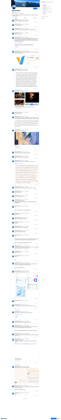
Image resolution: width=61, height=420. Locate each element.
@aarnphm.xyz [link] (21, 19)
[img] (25, 3)
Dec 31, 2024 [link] (26, 213)
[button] (13, 1)
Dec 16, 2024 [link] (26, 251)
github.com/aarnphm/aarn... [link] (32, 343)
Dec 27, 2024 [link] (26, 217)
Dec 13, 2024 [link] (26, 255)
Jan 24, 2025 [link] (26, 24)
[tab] (15, 18)
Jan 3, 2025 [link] (26, 199)
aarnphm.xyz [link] (21, 343)
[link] (14, 13)
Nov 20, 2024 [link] (26, 392)
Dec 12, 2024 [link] (26, 262)
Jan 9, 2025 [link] (26, 90)
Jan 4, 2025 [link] (26, 195)
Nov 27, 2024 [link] (26, 325)
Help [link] (47, 16)
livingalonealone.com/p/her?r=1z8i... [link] (20, 130)
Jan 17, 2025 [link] (26, 32)
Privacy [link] (42, 16)
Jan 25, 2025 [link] (26, 19)
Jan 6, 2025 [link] (26, 151)
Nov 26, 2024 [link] (26, 333)
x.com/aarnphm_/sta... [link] (18, 314)
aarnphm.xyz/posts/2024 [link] (19, 163)
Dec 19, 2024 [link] (26, 230)
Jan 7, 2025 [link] (26, 116)
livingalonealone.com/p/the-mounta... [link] (21, 91)
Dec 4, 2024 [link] (26, 300)
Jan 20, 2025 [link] (26, 28)
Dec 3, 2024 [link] (26, 304)
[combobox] (47, 2)
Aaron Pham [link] (17, 19)
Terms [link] (45, 16)
